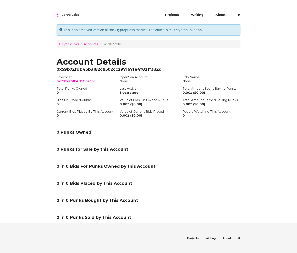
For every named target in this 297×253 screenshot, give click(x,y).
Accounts (91, 44)
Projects (172, 15)
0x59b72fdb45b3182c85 (76, 81)
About (221, 15)
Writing (197, 15)
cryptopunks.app (189, 30)
